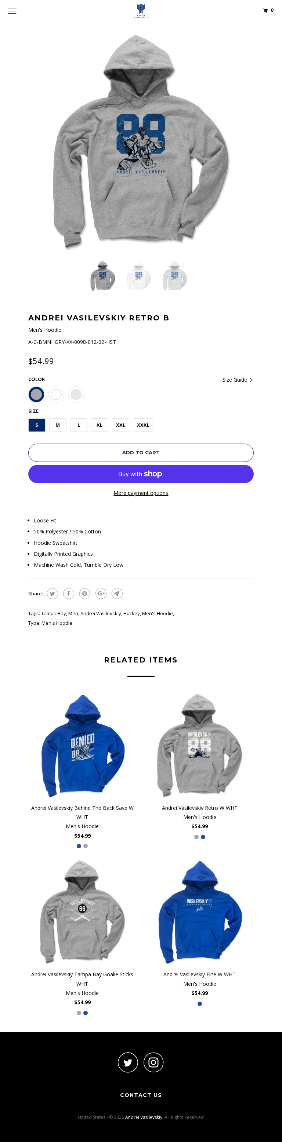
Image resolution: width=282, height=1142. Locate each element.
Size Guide (236, 379)
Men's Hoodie (157, 613)
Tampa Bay (53, 613)
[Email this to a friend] (116, 593)
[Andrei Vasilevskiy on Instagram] (154, 1062)
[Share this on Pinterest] (83, 593)
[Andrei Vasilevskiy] (141, 11)
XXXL (143, 425)
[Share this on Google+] (100, 593)
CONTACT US (141, 1095)
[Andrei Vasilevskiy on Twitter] (128, 1062)
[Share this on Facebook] (67, 593)
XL (99, 425)
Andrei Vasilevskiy (100, 613)
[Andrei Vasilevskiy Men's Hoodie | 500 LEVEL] (141, 141)
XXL (120, 425)
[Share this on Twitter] (51, 593)
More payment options (140, 492)
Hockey (131, 613)
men (73, 613)
